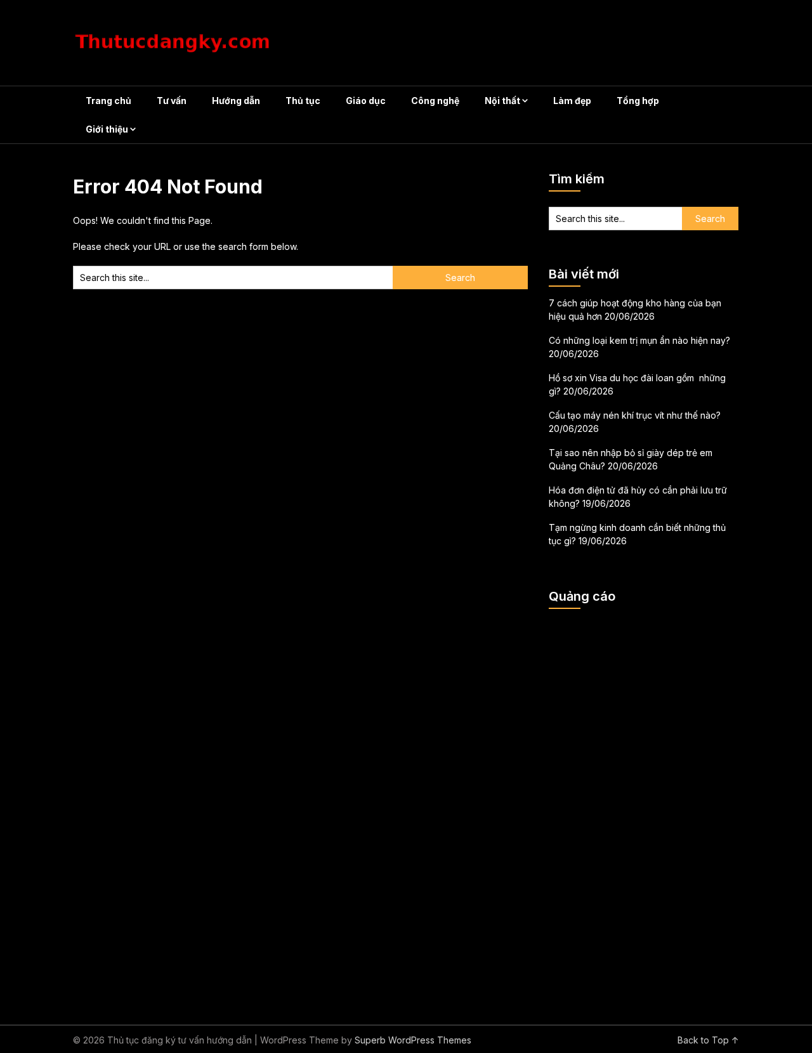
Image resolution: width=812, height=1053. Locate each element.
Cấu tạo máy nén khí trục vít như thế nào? (635, 415)
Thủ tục (302, 100)
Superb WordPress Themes (413, 1040)
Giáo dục (366, 100)
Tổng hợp (638, 100)
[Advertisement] (644, 808)
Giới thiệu (107, 129)
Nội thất (502, 100)
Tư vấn (172, 100)
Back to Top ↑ (708, 1040)
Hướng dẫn (236, 100)
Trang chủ (108, 100)
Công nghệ (435, 100)
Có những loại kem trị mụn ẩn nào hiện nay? (639, 340)
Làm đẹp (572, 100)
